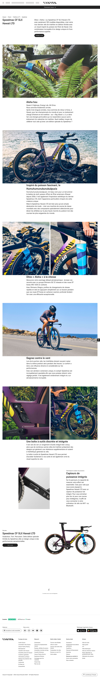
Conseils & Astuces (39, 652)
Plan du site (37, 664)
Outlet (83, 658)
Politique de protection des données (24, 659)
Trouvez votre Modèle (55, 642)
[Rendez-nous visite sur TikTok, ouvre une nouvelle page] (41, 630)
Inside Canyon (21, 642)
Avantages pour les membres (39, 659)
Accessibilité (21, 666)
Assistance (69, 642)
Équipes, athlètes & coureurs (41, 648)
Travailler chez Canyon (23, 650)
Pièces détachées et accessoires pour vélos (87, 653)
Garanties (68, 652)
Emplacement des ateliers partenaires (72, 645)
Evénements (37, 642)
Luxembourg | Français (90, 674)
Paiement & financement (72, 650)
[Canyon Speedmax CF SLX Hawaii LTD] (50, 71)
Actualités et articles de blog (41, 650)
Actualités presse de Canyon (25, 652)
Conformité (21, 662)
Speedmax (24, 17)
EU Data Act (21, 664)
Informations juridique (23, 656)
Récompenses (21, 648)
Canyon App (37, 662)
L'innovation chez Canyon (24, 644)
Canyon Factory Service (40, 654)
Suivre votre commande (72, 658)
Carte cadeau (53, 654)
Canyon (4, 17)
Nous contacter (70, 660)
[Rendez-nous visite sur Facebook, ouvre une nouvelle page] (24, 630)
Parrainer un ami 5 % (55, 652)
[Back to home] (50, 3)
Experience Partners (39, 656)
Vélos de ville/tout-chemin (88, 650)
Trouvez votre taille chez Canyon (56, 647)
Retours (68, 654)
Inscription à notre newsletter (12, 630)
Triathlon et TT (16, 17)
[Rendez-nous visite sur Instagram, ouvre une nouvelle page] (29, 630)
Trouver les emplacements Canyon (40, 645)
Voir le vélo (10, 545)
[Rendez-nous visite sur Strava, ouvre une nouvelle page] (37, 630)
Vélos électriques (86, 648)
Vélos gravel (85, 644)
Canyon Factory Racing (24, 646)
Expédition (68, 648)
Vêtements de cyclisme (88, 656)
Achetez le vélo (39, 35)
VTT (83, 646)
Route (9, 17)
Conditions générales (23, 654)
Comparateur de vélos (55, 650)
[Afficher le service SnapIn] (98, 340)
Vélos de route (85, 642)
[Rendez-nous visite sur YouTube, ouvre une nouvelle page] (33, 630)
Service (37, 3)
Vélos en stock (53, 644)
